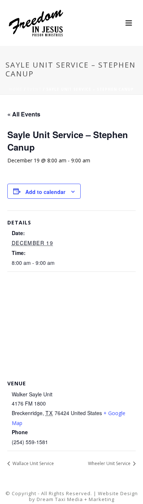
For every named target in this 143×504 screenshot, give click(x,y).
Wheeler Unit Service (110, 463)
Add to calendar (45, 191)
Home (15, 89)
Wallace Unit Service (32, 463)
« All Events (23, 114)
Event (34, 89)
